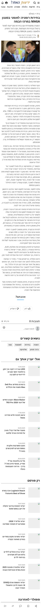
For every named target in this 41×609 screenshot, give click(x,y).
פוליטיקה (23, 349)
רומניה (36, 344)
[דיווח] (5, 606)
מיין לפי (6, 321)
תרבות (10, 6)
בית (38, 6)
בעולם (31, 13)
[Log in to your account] (6, 2)
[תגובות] (20, 606)
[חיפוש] (34, 2)
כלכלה (24, 6)
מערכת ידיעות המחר (24, 35)
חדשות (32, 6)
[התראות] (2, 2)
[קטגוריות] (38, 2)
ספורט (17, 6)
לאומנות (18, 344)
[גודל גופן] (12, 606)
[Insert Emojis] (4, 327)
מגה (10, 344)
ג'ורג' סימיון (34, 349)
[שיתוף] (36, 606)
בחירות (27, 344)
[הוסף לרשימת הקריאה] (28, 606)
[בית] (20, 3)
